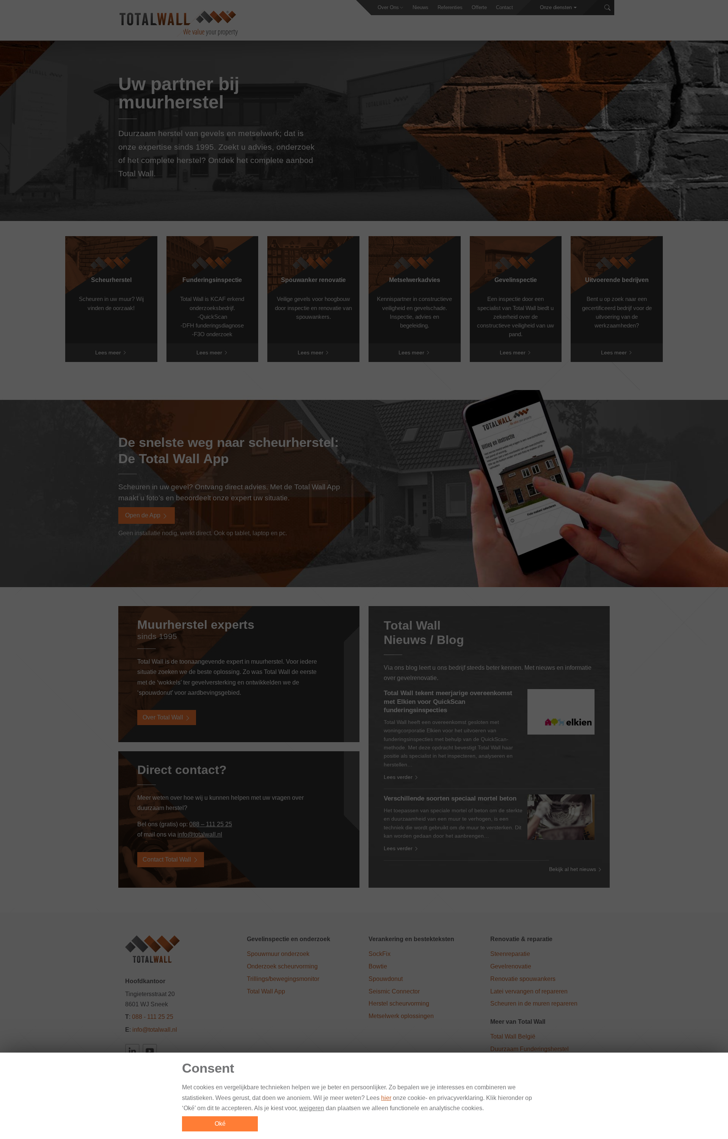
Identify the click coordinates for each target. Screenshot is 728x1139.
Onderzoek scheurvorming (282, 966)
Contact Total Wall (168, 859)
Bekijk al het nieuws (573, 869)
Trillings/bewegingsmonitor (283, 979)
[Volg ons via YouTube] (150, 1051)
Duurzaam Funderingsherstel (529, 1049)
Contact (504, 7)
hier (386, 1098)
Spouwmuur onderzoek (278, 954)
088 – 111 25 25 (210, 824)
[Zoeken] (607, 8)
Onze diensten (556, 7)
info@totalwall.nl (199, 834)
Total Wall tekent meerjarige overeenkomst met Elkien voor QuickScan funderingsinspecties (448, 701)
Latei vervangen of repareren (529, 991)
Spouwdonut (386, 979)
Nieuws (420, 7)
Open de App (143, 515)
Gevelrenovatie (510, 966)
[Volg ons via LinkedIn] (132, 1051)
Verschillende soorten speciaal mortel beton (450, 798)
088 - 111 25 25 (152, 1017)
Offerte (479, 7)
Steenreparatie (510, 954)
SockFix (380, 954)
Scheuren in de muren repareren (533, 1003)
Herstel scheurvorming (399, 1003)
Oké (220, 1123)
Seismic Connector (394, 991)
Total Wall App (266, 991)
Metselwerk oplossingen (401, 1016)
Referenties (450, 7)
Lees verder (399, 777)
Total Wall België (512, 1036)
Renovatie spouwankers (522, 979)
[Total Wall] (178, 23)
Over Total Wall (164, 717)
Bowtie (378, 966)
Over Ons (388, 7)
